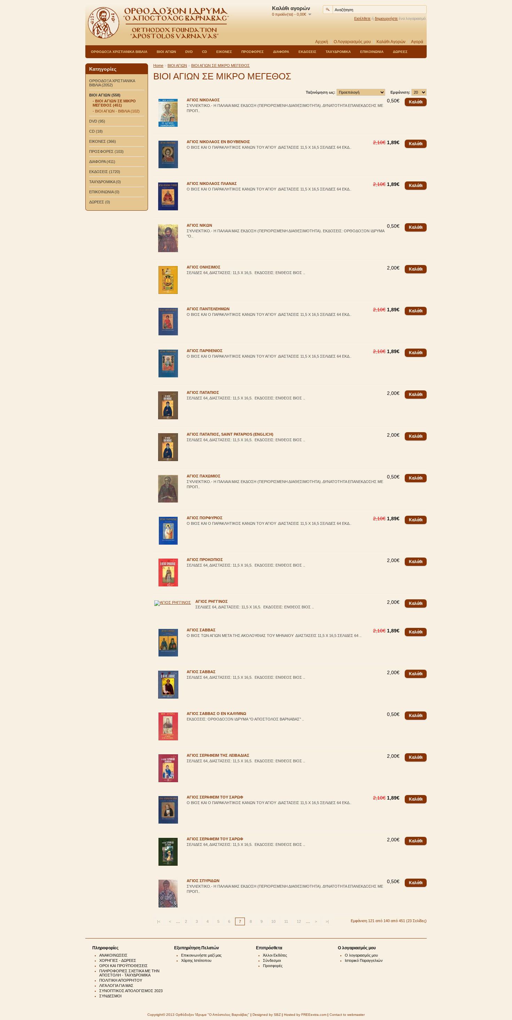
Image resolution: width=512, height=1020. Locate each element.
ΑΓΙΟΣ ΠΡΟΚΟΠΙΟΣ (205, 560)
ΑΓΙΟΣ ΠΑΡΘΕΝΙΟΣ (205, 351)
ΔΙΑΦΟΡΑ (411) (102, 161)
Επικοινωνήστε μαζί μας (201, 955)
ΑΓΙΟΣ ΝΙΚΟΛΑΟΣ (203, 100)
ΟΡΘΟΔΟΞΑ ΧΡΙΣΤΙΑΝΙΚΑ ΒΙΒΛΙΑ (119, 52)
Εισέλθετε (362, 18)
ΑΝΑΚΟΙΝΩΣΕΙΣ (113, 955)
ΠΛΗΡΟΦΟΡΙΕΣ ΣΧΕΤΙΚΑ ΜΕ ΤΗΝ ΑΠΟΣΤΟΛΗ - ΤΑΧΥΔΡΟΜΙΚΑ (129, 973)
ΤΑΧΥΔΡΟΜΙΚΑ (338, 52)
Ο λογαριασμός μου (361, 955)
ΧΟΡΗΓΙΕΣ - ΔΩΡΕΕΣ (117, 960)
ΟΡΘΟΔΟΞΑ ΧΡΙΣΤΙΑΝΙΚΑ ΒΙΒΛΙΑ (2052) (112, 83)
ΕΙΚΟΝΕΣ (224, 52)
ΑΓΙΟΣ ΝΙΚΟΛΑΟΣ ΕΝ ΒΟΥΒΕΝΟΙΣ (218, 142)
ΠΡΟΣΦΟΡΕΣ (252, 52)
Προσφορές (272, 966)
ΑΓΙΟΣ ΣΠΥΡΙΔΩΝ (203, 881)
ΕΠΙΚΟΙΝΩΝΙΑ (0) (104, 192)
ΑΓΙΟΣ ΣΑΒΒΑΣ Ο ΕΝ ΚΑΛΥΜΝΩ (216, 713)
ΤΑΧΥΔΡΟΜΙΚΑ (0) (105, 182)
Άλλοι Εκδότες (275, 955)
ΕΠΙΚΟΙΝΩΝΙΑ (371, 52)
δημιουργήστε (386, 18)
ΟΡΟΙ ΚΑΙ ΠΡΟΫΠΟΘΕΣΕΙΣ (123, 966)
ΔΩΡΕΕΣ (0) (99, 202)
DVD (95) (97, 121)
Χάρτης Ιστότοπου (196, 960)
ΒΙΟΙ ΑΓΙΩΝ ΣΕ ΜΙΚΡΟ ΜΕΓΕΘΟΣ (220, 65)
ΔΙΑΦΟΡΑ (281, 52)
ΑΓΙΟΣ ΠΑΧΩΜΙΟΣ (203, 476)
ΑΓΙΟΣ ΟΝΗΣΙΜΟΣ (203, 267)
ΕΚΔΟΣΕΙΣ (307, 52)
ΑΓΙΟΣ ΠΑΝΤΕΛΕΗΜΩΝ (208, 309)
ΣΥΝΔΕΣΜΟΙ (110, 996)
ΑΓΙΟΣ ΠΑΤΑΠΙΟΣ (203, 392)
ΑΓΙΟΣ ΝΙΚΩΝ (199, 225)
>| (327, 921)
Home (158, 65)
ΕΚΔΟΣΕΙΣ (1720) (104, 172)
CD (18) (96, 131)
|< (158, 921)
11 (286, 921)
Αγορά (417, 41)
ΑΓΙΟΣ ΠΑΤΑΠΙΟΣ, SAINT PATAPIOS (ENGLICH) (230, 434)
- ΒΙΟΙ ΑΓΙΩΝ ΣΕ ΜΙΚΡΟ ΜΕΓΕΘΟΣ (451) (114, 103)
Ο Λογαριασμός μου (352, 41)
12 (299, 921)
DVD (189, 52)
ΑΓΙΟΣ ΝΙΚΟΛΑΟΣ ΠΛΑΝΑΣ (212, 183)
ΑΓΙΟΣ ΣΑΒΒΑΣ (201, 630)
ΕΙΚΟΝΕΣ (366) (102, 141)
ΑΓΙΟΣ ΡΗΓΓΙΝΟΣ (211, 601)
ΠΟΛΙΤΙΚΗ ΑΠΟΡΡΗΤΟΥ (120, 980)
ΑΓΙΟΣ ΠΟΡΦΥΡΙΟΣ (205, 518)
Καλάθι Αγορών (391, 41)
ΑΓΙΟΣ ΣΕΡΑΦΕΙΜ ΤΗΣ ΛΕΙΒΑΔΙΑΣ (218, 755)
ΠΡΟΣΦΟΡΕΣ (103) (106, 151)
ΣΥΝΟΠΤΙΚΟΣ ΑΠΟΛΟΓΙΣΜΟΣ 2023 (131, 991)
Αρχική (321, 41)
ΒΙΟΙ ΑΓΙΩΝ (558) (105, 95)
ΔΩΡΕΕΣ (400, 52)
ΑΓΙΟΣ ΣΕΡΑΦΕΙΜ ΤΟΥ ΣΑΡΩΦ (215, 797)
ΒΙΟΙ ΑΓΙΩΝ (166, 52)
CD (204, 52)
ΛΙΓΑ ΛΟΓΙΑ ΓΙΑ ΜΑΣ (116, 985)
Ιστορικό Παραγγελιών (364, 960)
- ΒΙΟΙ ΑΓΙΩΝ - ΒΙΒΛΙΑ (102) (116, 111)
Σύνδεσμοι (272, 960)
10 (273, 921)
